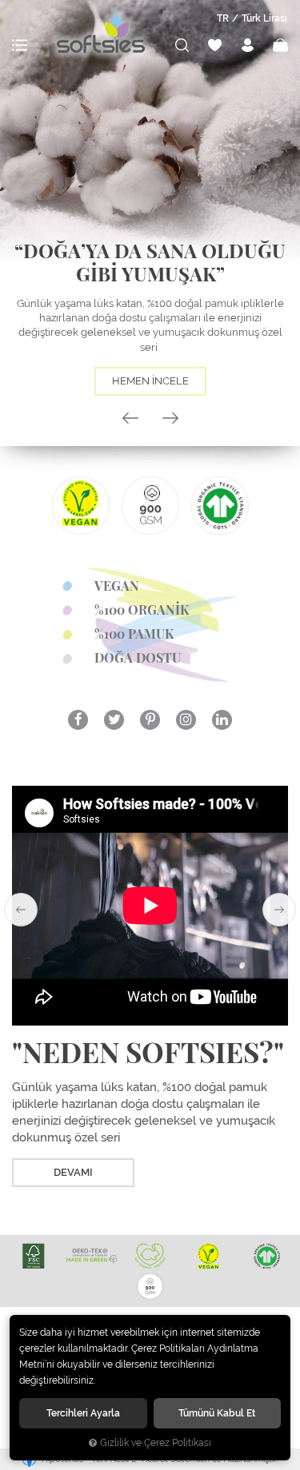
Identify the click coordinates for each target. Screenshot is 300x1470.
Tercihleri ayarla (83, 1413)
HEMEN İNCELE (150, 381)
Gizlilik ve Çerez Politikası (155, 1442)
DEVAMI (73, 1172)
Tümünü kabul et (216, 1413)
